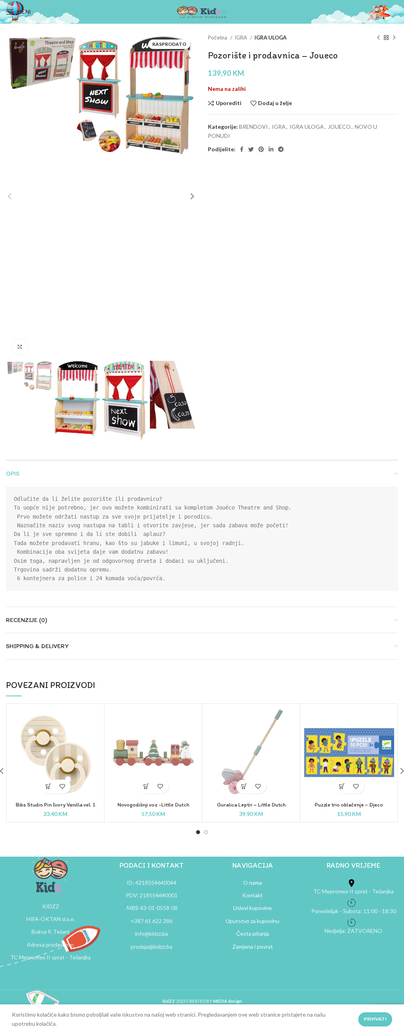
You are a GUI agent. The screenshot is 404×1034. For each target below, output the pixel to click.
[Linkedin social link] (271, 149)
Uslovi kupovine (252, 907)
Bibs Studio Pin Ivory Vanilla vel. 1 (55, 804)
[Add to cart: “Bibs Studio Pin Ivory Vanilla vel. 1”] (49, 786)
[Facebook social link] (242, 149)
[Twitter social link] (251, 149)
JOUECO (339, 126)
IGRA (241, 37)
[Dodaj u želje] (62, 786)
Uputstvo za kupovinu (252, 920)
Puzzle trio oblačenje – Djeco (349, 804)
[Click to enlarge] (20, 347)
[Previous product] (378, 38)
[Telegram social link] (281, 149)
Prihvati (375, 1019)
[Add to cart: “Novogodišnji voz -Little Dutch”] (146, 786)
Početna (218, 37)
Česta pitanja (252, 933)
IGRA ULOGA (270, 37)
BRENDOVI (253, 126)
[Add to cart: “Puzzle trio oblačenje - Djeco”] (342, 786)
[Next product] (394, 38)
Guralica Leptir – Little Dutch (251, 804)
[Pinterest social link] (261, 149)
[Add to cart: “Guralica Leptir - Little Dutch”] (244, 786)
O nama (252, 882)
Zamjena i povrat (252, 946)
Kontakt (252, 895)
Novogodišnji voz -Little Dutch (153, 804)
